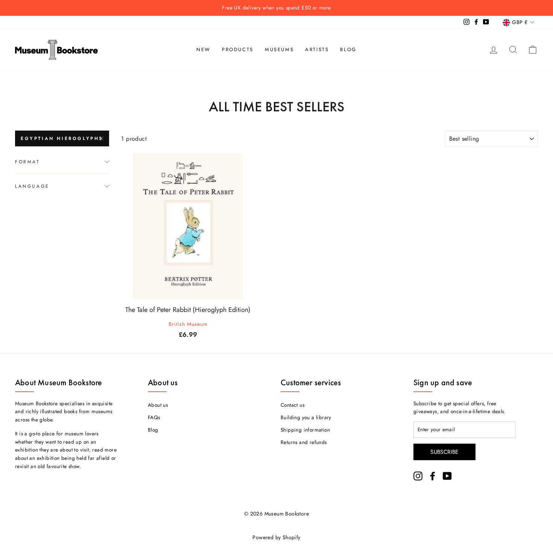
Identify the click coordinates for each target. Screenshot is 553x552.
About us (158, 405)
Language (32, 185)
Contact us (292, 405)
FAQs (154, 417)
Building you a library (306, 417)
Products (238, 49)
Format (27, 161)
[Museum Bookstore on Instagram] (417, 476)
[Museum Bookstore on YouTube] (447, 476)
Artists (317, 49)
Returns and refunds (304, 442)
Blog (348, 49)
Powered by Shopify (276, 537)
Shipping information (305, 429)
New (203, 49)
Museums (279, 49)
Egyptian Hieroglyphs (62, 138)
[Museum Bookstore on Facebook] (432, 476)
